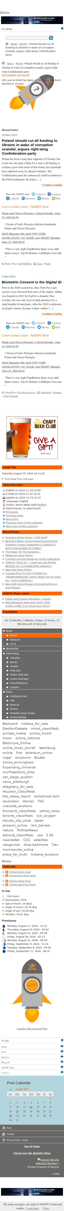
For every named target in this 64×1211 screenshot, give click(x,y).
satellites (41, 840)
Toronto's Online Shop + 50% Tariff (26, 537)
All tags (6, 861)
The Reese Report (26, 392)
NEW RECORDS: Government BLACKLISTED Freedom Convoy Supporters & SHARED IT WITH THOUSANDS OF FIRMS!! (31, 545)
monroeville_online (18, 849)
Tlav (55, 844)
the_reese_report (17, 796)
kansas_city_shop (17, 820)
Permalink (12, 512)
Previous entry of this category (24, 522)
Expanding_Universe (19, 767)
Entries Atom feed (20, 872)
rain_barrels (40, 825)
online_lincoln (41, 733)
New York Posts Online (18, 569)
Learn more (32, 1208)
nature (8, 830)
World (23, 44)
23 (10, 1115)
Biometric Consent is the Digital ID (31, 282)
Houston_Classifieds (19, 791)
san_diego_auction (18, 777)
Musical (14, 704)
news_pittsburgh (16, 782)
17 (17, 1111)
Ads (12, 700)
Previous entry (14, 515)
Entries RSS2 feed (20, 881)
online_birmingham (18, 762)
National (15, 639)
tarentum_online (38, 753)
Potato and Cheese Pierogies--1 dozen (28, 599)
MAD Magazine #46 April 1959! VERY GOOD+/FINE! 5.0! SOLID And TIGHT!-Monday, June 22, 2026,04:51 (31, 238)
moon (7, 738)
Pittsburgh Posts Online (19, 555)
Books (13, 662)
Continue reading (52, 185)
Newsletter (12, 648)
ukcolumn (23, 757)
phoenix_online (15, 825)
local (13, 643)
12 (31, 1107)
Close (46, 1208)
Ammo (14, 709)
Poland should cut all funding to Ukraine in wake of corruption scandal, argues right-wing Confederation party (29, 147)
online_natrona (28, 738)
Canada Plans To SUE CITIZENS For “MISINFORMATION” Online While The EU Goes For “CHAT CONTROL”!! (33, 577)
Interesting (46, 392)
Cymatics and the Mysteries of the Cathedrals (32, 559)
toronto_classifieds (18, 816)
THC (40, 801)
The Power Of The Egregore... (23, 552)
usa (40, 835)
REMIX (27, 263)
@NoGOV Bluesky (46, 1163)
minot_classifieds (45, 728)
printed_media (14, 733)
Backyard (10, 723)
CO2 (26, 840)
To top (5, 1040)
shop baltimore (36, 844)
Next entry (12, 519)
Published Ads (18, 696)
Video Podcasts (10, 396)
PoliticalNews (27, 830)
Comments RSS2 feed (22, 884)
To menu (6, 29)
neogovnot (11, 844)
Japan (39, 820)
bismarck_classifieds (19, 811)
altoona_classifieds (18, 835)
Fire (19, 753)
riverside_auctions (17, 806)
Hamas (28, 801)
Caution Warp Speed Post (32, 1028)
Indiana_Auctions (45, 854)
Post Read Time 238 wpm (19, 479)
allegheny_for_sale (18, 787)
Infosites (15, 658)
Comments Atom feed (22, 875)
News (14, 44)
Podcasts (57, 392)
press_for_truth (15, 854)
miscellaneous (18, 683)
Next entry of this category (22, 526)
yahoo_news (49, 811)
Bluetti (39, 757)
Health (14, 666)
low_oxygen (46, 816)
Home (7, 43)
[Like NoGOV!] (48, 1159)
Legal (7, 757)
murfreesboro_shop (19, 772)
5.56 (49, 835)
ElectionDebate (15, 728)
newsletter (11, 840)
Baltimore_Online (17, 743)
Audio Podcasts (19, 679)
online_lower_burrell (19, 748)
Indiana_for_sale (34, 723)
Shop (9, 691)
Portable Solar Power (22, 713)
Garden (14, 687)
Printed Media (18, 717)
